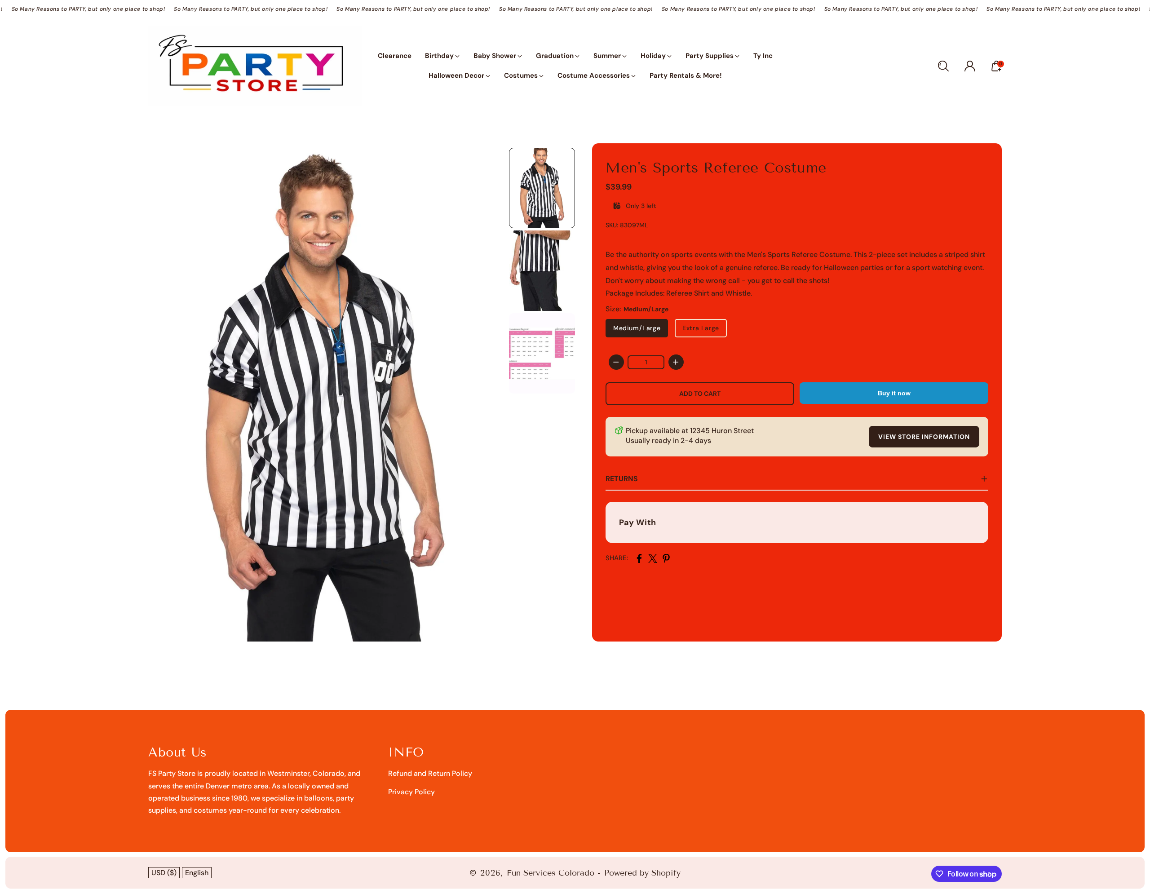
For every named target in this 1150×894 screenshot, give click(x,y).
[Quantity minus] (616, 362)
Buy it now (894, 393)
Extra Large (700, 328)
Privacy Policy (411, 792)
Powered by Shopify (642, 873)
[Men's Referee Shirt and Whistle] (324, 392)
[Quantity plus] (676, 362)
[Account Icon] (969, 66)
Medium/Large (636, 328)
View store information (924, 437)
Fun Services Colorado (550, 873)
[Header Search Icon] (943, 66)
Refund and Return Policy (430, 773)
